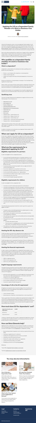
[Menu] (33, 2)
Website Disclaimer (5, 412)
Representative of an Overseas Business (11, 108)
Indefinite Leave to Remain (17, 47)
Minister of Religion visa (7, 104)
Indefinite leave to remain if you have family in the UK (16, 350)
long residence (20, 342)
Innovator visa (6, 111)
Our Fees (3, 413)
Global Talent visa (6, 109)
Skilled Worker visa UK (7, 101)
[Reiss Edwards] (5, 2)
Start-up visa (5, 112)
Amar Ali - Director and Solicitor (23, 36)
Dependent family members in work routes (15, 347)
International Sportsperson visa (9, 106)
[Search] (31, 2)
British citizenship (5, 48)
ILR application (17, 328)
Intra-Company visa (7, 103)
